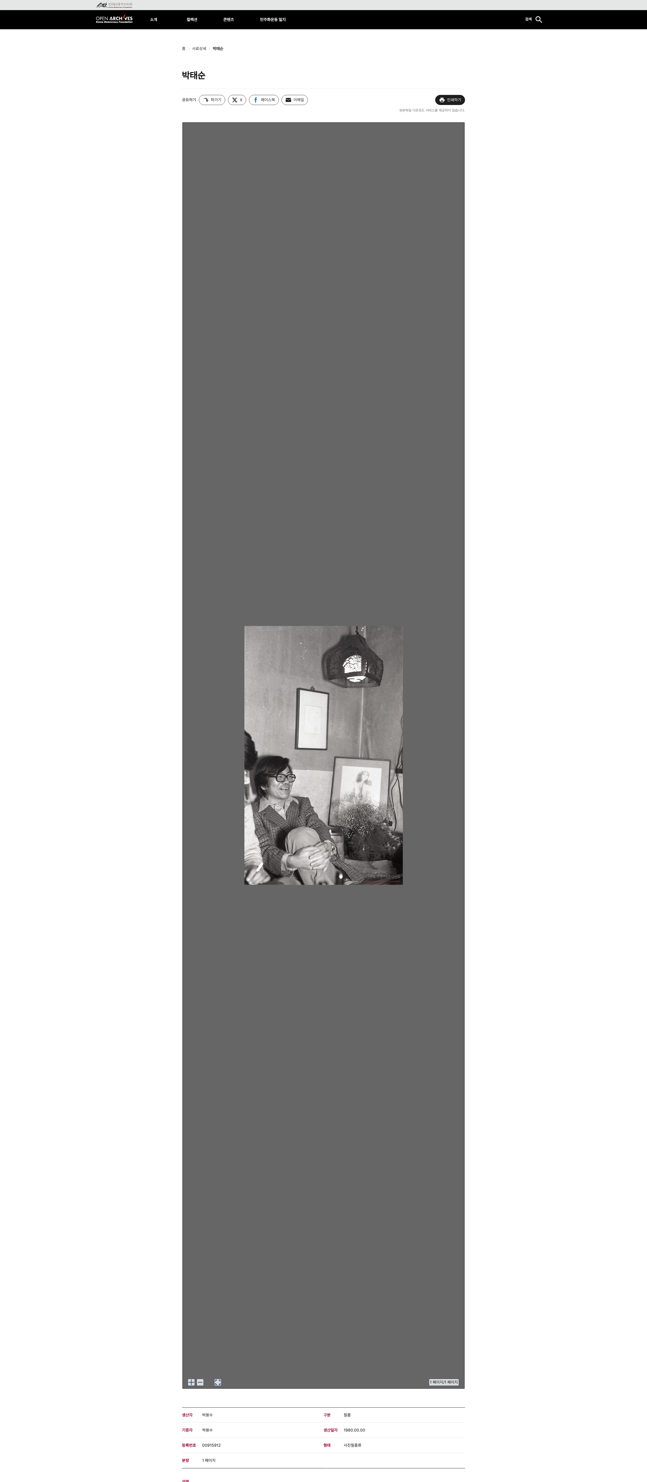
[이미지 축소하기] (200, 1382)
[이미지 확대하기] (191, 1382)
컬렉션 (192, 19)
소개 (153, 19)
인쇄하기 (454, 99)
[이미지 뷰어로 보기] (217, 1382)
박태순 (218, 48)
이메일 (298, 99)
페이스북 (268, 99)
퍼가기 (216, 99)
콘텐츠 (228, 19)
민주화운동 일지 (273, 19)
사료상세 (199, 48)
